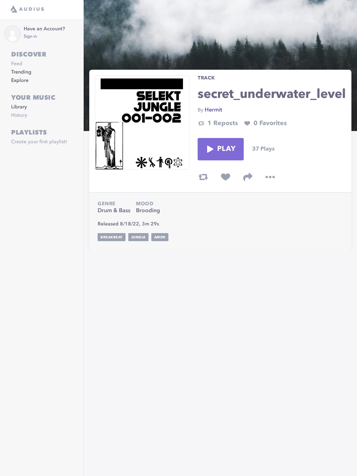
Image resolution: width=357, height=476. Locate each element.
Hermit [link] (213, 110)
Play (226, 149)
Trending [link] (21, 72)
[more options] (270, 177)
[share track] (247, 177)
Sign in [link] (30, 36)
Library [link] (19, 107)
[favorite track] (225, 177)
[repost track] (203, 177)
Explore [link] (20, 80)
